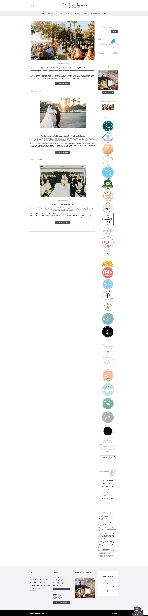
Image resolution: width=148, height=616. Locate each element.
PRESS (85, 13)
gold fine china (59, 207)
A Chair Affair (54, 138)
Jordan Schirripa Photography (88, 70)
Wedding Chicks (107, 495)
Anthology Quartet (58, 70)
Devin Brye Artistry (34, 207)
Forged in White (66, 70)
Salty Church (60, 71)
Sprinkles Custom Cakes (56, 209)
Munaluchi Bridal (108, 483)
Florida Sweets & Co (44, 139)
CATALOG (50, 13)
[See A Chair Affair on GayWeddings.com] (108, 242)
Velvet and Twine (72, 71)
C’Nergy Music (91, 138)
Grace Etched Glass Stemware (77, 207)
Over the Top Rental (84, 208)
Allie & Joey (59, 138)
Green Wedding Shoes (108, 498)
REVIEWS (77, 13)
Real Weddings (63, 63)
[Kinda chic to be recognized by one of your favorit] (103, 75)
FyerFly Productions (52, 207)
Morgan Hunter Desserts (53, 71)
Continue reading (63, 83)
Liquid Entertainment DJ (42, 71)
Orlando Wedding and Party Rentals (73, 208)
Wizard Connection (69, 210)
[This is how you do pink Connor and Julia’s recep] (113, 75)
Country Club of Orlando (35, 139)
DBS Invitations (92, 207)
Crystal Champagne (78, 207)
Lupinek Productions (55, 208)
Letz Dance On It (40, 208)
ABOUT (60, 13)
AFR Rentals (56, 207)
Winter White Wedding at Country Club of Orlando (62, 136)
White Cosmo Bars (61, 210)
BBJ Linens (79, 138)
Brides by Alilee (71, 207)
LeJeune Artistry (33, 71)
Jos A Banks (89, 139)
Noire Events (62, 208)
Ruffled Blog (107, 492)
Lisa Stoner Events (47, 208)
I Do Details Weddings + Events (76, 70)
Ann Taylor (45, 70)
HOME (42, 13)
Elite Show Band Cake (42, 207)
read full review (111, 529)
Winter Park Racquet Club (81, 71)
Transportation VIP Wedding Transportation (79, 209)
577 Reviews (106, 549)
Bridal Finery (84, 138)
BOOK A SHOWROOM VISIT (99, 13)
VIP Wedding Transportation (87, 140)
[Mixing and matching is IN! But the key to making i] (103, 85)
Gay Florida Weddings (108, 486)
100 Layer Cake (108, 501)
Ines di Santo (84, 139)
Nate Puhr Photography (53, 140)
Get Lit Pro (56, 139)
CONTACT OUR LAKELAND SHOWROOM (61, 602)
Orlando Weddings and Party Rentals (66, 140)
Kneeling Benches (87, 207)
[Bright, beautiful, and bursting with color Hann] (113, 85)
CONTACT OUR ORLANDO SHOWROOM (61, 589)
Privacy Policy (114, 613)
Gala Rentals (51, 139)
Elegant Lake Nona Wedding (62, 204)
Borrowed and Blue (107, 489)
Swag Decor (66, 71)
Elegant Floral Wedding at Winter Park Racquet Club (63, 67)
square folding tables (65, 209)
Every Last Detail (108, 480)
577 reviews (101, 519)
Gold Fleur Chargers (67, 207)
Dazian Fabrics (86, 207)
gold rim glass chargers (63, 139)
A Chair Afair (51, 70)
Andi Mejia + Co (66, 138)
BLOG (69, 13)
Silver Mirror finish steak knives (44, 209)
